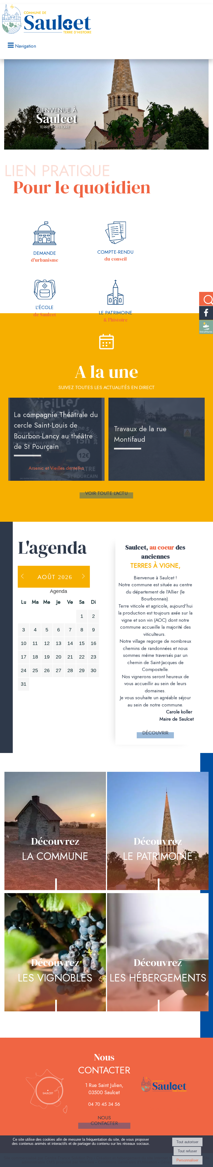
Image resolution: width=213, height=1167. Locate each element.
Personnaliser (187, 1160)
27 (58, 670)
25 (35, 670)
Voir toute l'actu (106, 493)
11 (35, 643)
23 (93, 657)
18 (35, 657)
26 (47, 670)
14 (70, 643)
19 (47, 657)
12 (47, 643)
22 (82, 657)
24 (23, 670)
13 (58, 643)
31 (23, 684)
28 (70, 670)
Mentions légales (164, 1108)
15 (82, 643)
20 (58, 657)
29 (82, 670)
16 (93, 643)
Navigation (25, 46)
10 (23, 643)
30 (93, 670)
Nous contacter (104, 1120)
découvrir (155, 732)
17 (23, 657)
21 (70, 657)
